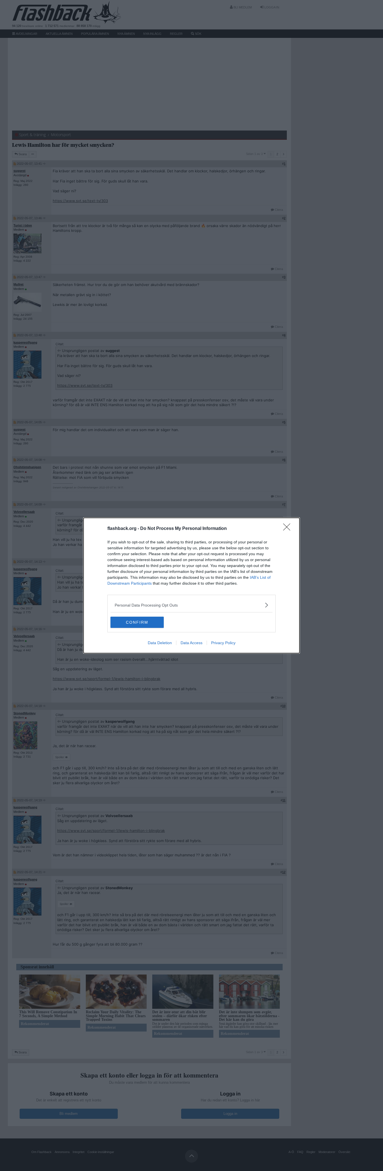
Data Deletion (160, 643)
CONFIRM (137, 622)
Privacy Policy (223, 643)
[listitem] (191, 605)
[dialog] (191, 585)
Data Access (191, 643)
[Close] (288, 528)
